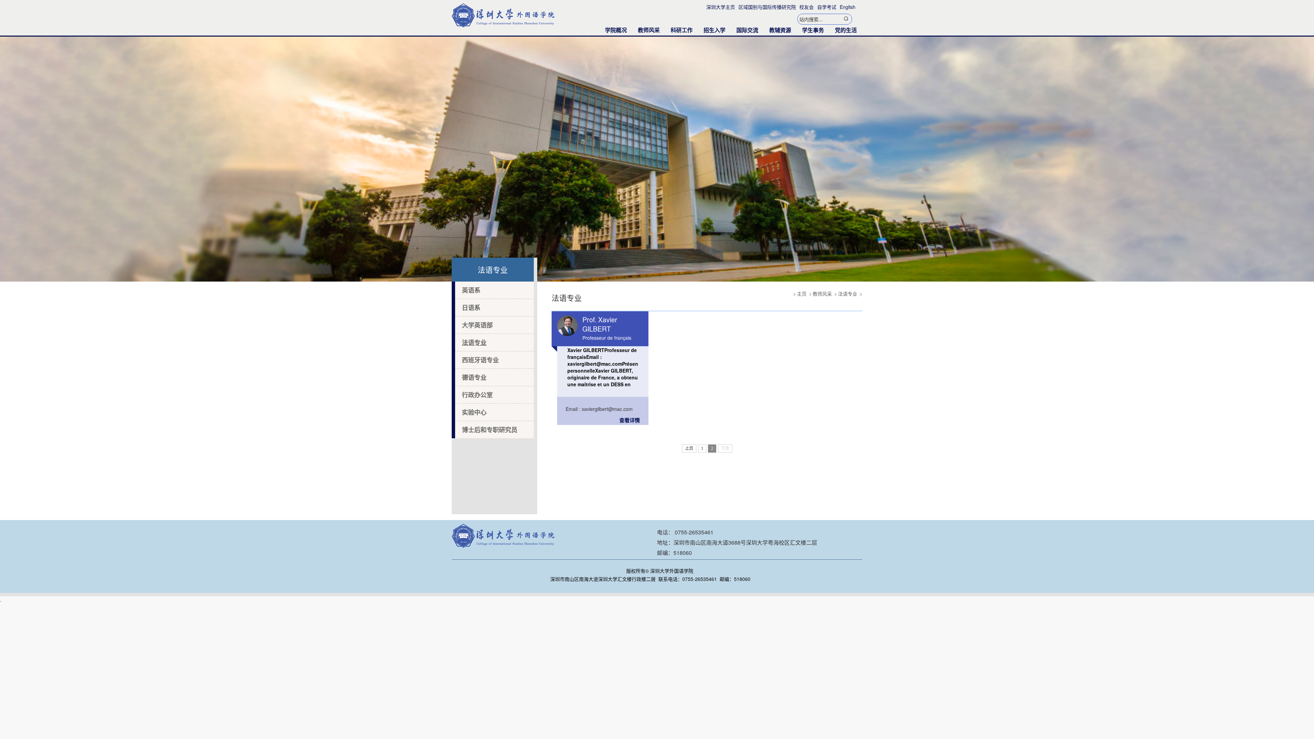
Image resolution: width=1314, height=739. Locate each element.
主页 (802, 293)
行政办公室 (477, 394)
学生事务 (813, 30)
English (847, 6)
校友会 (806, 6)
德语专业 (474, 377)
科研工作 (682, 30)
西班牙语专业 (480, 359)
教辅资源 (780, 30)
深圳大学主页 (720, 6)
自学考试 (826, 6)
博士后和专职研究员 (489, 429)
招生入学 (714, 30)
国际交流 (747, 30)
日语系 (471, 307)
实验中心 (474, 412)
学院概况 (616, 30)
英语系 (471, 290)
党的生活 (846, 30)
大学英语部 (477, 325)
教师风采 (649, 30)
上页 (689, 448)
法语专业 (474, 342)
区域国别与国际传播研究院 (767, 6)
